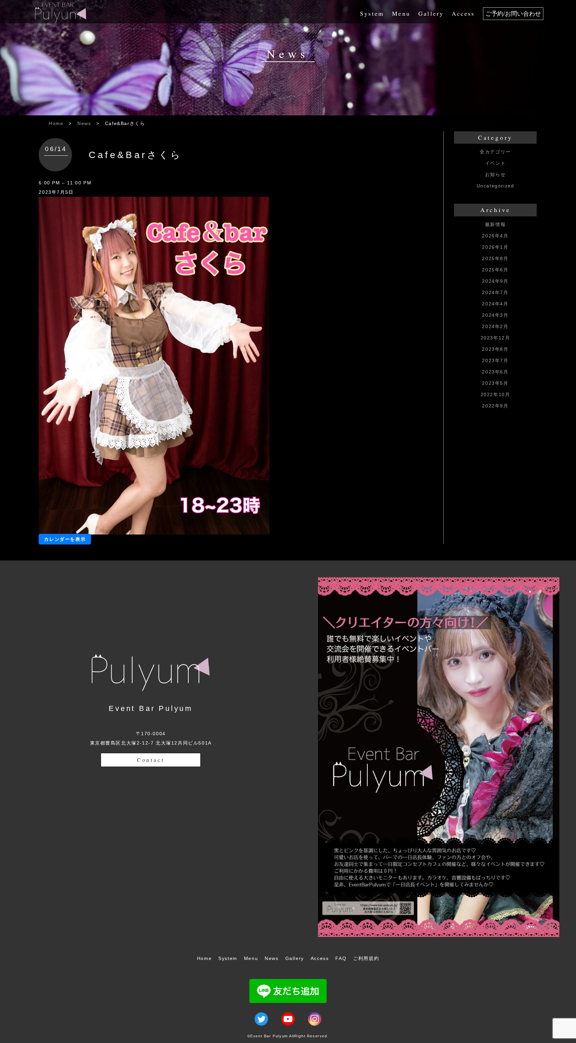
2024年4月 (495, 303)
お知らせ (495, 174)
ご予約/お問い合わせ (513, 13)
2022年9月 (495, 405)
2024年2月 (495, 326)
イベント (495, 163)
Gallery (431, 13)
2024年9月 (495, 281)
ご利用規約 (366, 958)
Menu (401, 13)
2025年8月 (495, 258)
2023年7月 (495, 360)
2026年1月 (495, 247)
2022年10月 (495, 394)
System (372, 13)
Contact (151, 759)
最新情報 (495, 224)
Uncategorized (495, 185)
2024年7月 (495, 292)
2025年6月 (495, 269)
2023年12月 (495, 337)
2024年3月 (495, 315)
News (84, 123)
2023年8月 (495, 349)
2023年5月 (495, 383)
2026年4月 (495, 235)
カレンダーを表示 (65, 539)
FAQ (340, 958)
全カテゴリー (495, 151)
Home (56, 123)
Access (463, 13)
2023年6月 (495, 371)
